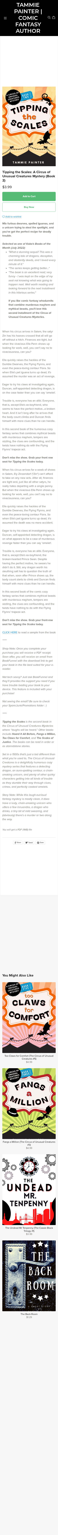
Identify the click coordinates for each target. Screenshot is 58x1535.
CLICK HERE (9, 632)
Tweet (30, 843)
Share (18, 843)
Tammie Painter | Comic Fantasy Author (28, 18)
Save (41, 843)
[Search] (49, 17)
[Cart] (54, 17)
